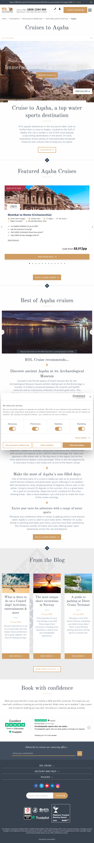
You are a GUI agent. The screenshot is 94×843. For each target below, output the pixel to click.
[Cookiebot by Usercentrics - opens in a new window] (74, 397)
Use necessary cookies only (17, 445)
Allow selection (47, 445)
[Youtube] (47, 786)
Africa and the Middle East (32, 18)
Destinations (14, 18)
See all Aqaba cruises (46, 277)
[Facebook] (36, 786)
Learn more (46, 150)
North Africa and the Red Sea (57, 18)
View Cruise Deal (46, 256)
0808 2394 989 (36, 9)
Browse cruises (45, 75)
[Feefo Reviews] (61, 813)
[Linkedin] (52, 786)
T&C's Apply (77, 2)
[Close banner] (90, 397)
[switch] (35, 429)
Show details (80, 438)
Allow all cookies (77, 445)
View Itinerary (13, 240)
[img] (47, 197)
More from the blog (45, 669)
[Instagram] (58, 786)
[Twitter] (41, 786)
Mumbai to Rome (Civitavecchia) (29, 214)
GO (79, 753)
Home (4, 18)
